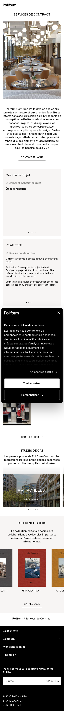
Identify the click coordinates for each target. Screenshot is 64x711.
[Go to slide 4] (35, 232)
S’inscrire (52, 681)
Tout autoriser (32, 383)
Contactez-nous (32, 157)
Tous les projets (32, 437)
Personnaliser (30, 394)
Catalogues (32, 604)
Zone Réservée (12, 705)
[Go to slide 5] (37, 509)
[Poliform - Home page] (9, 5)
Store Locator (13, 701)
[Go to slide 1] (28, 232)
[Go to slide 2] (28, 302)
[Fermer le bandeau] (58, 312)
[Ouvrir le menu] (59, 5)
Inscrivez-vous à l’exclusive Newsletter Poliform (28, 671)
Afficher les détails (41, 371)
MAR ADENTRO (30, 591)
